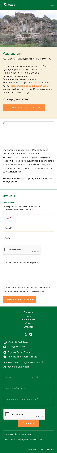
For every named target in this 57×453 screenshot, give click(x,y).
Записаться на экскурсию (24, 107)
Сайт (7, 238)
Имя (8, 218)
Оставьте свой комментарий (21, 262)
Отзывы (28, 327)
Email (8, 228)
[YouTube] (30, 334)
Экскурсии (28, 319)
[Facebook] (26, 334)
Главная (28, 312)
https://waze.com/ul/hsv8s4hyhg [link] (29, 86)
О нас (28, 323)
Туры (28, 316)
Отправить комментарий (20, 299)
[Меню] (52, 5)
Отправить (28, 423)
